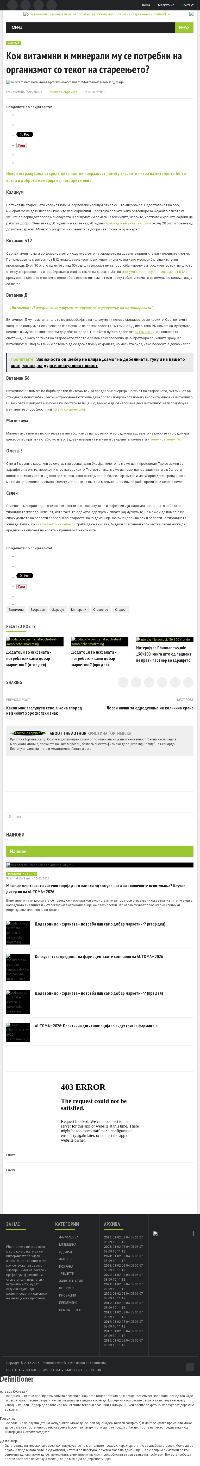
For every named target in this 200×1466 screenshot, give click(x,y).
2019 (107, 1303)
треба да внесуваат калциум (128, 223)
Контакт (187, 5)
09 (110, 1251)
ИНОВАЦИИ (67, 1295)
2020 (107, 1293)
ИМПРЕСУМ (51, 1370)
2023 (107, 1265)
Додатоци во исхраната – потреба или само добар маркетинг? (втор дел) (29, 658)
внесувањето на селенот (56, 524)
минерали (78, 610)
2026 (107, 1237)
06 (137, 1237)
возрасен (38, 610)
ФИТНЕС (65, 1259)
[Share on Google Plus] (175, 682)
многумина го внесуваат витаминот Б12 (153, 272)
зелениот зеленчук (165, 439)
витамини (16, 610)
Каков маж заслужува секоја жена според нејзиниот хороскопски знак (44, 710)
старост (121, 610)
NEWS (184, 27)
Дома (146, 5)
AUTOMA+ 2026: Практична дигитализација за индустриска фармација (96, 1026)
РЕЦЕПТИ (67, 1273)
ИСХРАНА (66, 1266)
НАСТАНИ (14, 873)
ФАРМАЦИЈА (68, 1237)
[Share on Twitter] (136, 682)
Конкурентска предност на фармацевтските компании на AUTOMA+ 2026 (99, 956)
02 (119, 1237)
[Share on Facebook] (123, 682)
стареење (100, 610)
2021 (107, 1284)
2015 (107, 1340)
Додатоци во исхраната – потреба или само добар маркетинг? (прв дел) (94, 658)
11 (119, 1251)
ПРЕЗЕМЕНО (68, 1303)
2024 (107, 1256)
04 (128, 1237)
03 (123, 1237)
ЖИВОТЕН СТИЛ (71, 1281)
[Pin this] (188, 682)
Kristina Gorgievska (63, 92)
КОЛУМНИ (66, 1288)
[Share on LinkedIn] (149, 682)
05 (132, 1237)
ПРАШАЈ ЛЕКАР (70, 1310)
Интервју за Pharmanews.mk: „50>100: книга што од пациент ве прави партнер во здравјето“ (164, 654)
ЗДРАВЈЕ (13, 42)
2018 (107, 1312)
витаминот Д (145, 332)
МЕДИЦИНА (67, 1245)
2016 (107, 1331)
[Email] (38, 5)
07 (141, 1237)
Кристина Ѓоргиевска (26, 92)
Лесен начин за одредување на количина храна (150, 708)
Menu (17, 27)
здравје (58, 610)
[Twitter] (25, 5)
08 (106, 1251)
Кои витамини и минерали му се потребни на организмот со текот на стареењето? (94, 62)
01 (114, 1237)
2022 (107, 1275)
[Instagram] (51, 5)
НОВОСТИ (28, 873)
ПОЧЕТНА (13, 1370)
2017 (107, 1322)
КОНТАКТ (96, 1370)
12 (123, 1251)
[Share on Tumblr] (162, 682)
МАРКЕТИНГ (74, 1370)
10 (114, 1251)
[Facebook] (12, 5)
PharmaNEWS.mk (18, 878)
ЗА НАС (31, 1370)
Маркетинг (166, 5)
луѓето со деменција (69, 409)
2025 (107, 1247)
